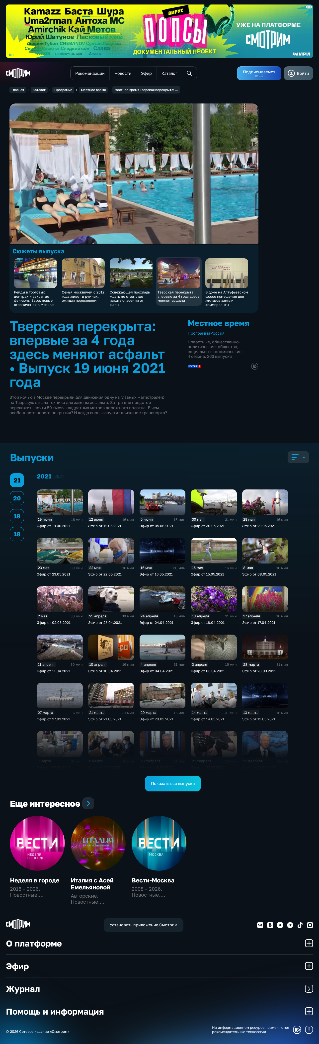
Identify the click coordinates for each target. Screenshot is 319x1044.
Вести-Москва (153, 880)
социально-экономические (214, 351)
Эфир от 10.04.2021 (105, 671)
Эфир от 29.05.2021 (259, 526)
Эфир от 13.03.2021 (258, 719)
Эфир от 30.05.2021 (208, 526)
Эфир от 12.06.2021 (104, 526)
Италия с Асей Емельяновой (92, 883)
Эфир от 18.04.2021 (208, 622)
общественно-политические (214, 344)
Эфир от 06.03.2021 (105, 767)
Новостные (199, 341)
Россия (217, 333)
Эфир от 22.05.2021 (105, 574)
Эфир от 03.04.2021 (208, 671)
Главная (17, 90)
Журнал (23, 989)
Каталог (39, 90)
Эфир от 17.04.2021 (258, 622)
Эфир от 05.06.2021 (156, 526)
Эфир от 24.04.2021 (156, 622)
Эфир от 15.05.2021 (207, 574)
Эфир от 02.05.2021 (54, 622)
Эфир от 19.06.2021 (53, 526)
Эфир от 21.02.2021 (258, 767)
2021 (59, 476)
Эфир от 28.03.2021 (259, 671)
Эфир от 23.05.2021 (53, 574)
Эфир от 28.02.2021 (156, 767)
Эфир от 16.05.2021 (156, 574)
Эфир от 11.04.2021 (53, 671)
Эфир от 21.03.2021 (104, 719)
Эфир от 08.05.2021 (259, 574)
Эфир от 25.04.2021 (105, 622)
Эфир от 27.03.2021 (53, 719)
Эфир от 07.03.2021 (53, 767)
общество (227, 346)
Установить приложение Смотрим (143, 924)
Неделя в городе (34, 880)
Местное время (93, 90)
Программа (63, 90)
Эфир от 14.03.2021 (207, 719)
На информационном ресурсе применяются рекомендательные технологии (250, 1030)
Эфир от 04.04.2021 (157, 671)
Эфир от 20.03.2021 (156, 719)
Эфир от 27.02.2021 (207, 767)
